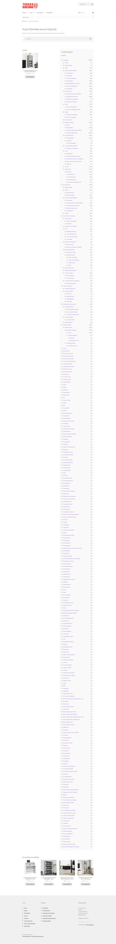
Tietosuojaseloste (28, 921)
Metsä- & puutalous (69, 267)
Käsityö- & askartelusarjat (69, 654)
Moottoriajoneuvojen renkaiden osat (71, 719)
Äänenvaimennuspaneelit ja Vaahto (71, 846)
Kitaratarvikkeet (67, 595)
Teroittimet (66, 633)
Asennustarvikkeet (69, 317)
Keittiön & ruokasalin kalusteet (74, 94)
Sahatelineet (66, 805)
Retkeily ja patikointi (71, 330)
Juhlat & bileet (66, 506)
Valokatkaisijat (66, 836)
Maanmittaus (66, 678)
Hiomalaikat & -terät (68, 452)
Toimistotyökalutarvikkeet (71, 145)
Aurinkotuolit (71, 174)
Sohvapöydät (66, 807)
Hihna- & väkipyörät (72, 257)
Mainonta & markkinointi (70, 241)
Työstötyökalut (66, 467)
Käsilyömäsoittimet (67, 647)
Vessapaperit (66, 761)
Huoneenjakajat (68, 65)
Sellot (64, 592)
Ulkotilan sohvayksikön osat (74, 182)
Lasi (64, 397)
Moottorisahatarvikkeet (68, 724)
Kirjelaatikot (66, 488)
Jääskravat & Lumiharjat (68, 530)
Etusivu (25, 21)
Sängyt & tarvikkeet (69, 122)
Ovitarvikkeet (66, 408)
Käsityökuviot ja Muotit (68, 512)
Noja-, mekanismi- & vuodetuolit (74, 161)
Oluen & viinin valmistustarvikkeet (71, 514)
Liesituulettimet (67, 431)
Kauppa (24, 12)
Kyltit (66, 229)
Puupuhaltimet (66, 576)
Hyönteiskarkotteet (67, 478)
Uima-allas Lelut (67, 826)
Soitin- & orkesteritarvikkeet (69, 517)
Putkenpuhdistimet (67, 623)
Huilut (64, 473)
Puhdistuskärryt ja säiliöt (70, 270)
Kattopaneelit (66, 392)
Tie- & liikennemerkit (71, 234)
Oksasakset (65, 730)
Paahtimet (65, 745)
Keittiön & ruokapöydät (72, 114)
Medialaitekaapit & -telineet (73, 83)
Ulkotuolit (69, 171)
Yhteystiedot (50, 12)
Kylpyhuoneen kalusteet (72, 96)
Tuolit (66, 151)
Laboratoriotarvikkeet (68, 659)
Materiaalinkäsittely (69, 249)
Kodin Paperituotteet (68, 480)
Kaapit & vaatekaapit (71, 78)
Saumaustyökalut (67, 631)
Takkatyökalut (70, 210)
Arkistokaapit (70, 73)
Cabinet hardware (71, 319)
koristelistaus (66, 395)
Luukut (64, 402)
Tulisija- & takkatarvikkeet (71, 197)
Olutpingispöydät (67, 737)
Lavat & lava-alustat (71, 252)
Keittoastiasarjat (67, 563)
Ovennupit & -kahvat (68, 743)
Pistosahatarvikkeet (67, 460)
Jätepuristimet (66, 426)
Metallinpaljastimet (71, 283)
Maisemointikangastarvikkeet (70, 613)
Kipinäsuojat (69, 200)
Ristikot (65, 794)
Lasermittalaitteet (67, 665)
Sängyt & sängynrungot (72, 133)
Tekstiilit (65, 522)
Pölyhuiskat (66, 688)
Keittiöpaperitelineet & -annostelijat (71, 558)
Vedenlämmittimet (67, 369)
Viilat (64, 639)
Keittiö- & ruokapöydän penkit (73, 109)
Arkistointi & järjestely (70, 288)
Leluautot (65, 670)
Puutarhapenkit (72, 177)
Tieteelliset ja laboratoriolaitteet (71, 789)
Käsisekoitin (66, 621)
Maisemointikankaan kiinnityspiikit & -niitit (73, 698)
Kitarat (64, 589)
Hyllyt (66, 68)
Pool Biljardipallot (67, 776)
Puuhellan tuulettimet (72, 208)
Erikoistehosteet (67, 379)
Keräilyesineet (66, 509)
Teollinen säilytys (69, 273)
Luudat (64, 683)
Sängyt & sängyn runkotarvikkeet (74, 130)
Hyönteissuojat (66, 483)
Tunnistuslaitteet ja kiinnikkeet (72, 280)
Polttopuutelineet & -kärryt (73, 205)
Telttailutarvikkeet (72, 335)
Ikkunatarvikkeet (70, 195)
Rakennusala (66, 787)
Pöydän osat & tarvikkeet (72, 148)
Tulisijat (67, 213)
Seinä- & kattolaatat (68, 413)
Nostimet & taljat (71, 255)
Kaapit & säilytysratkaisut (71, 70)
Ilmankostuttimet (67, 501)
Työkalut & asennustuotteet (69, 304)
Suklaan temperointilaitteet (69, 434)
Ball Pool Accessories (68, 353)
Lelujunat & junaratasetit (69, 672)
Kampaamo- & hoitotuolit (71, 226)
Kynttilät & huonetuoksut (69, 491)
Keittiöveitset (66, 553)
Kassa (31, 12)
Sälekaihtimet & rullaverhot (69, 496)
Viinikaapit (65, 439)
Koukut (64, 608)
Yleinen (64, 348)
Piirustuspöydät (72, 143)
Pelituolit (69, 164)
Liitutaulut (69, 293)
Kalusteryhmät (68, 91)
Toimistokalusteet (69, 135)
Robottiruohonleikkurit (68, 797)
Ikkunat (65, 387)
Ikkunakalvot (66, 486)
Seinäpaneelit (66, 415)
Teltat (69, 332)
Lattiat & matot (66, 400)
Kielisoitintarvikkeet (68, 566)
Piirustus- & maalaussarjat (69, 766)
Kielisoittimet (66, 571)
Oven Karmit (66, 740)
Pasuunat (65, 763)
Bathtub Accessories (67, 371)
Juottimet (65, 457)
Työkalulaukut (66, 820)
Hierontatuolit (66, 441)
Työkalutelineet (66, 465)
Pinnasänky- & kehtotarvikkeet (70, 771)
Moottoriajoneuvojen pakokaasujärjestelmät (73, 717)
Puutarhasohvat (72, 179)
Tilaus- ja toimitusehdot (29, 923)
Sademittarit (66, 493)
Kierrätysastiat (66, 587)
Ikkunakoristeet (70, 192)
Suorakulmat (66, 704)
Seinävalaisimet (66, 545)
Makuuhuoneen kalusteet (72, 99)
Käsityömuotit (66, 657)
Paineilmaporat (66, 748)
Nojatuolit (65, 449)
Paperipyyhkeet (66, 758)
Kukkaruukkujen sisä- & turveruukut (71, 610)
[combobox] (58, 17)
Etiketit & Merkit (67, 418)
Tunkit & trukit (71, 262)
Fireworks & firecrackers (68, 421)
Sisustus (67, 190)
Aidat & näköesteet (69, 306)
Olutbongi (65, 735)
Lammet (65, 662)
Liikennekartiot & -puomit (69, 675)
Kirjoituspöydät (70, 138)
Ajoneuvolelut (66, 351)
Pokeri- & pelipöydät (71, 117)
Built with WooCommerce (38, 936)
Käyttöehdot (40, 12)
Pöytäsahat (65, 784)
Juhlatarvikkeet (66, 382)
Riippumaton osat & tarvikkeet (70, 792)
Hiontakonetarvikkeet (68, 454)
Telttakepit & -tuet (74, 340)
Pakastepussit (66, 756)
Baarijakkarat (70, 153)
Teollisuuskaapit (70, 278)
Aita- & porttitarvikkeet (72, 312)
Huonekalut (65, 60)
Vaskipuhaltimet (67, 584)
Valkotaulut (69, 301)
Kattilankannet (66, 537)
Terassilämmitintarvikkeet (69, 810)
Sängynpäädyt (70, 127)
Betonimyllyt (66, 374)
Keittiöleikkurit (66, 550)
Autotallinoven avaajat (68, 358)
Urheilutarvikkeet (67, 325)
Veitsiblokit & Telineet (68, 561)
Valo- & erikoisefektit (68, 833)
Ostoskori (26, 918)
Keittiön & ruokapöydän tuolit (73, 156)
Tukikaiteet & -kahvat (68, 693)
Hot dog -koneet (67, 470)
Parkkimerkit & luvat (71, 231)
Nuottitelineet (66, 569)
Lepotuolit (65, 444)
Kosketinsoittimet (67, 605)
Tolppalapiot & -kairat (68, 636)
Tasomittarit (66, 709)
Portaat (65, 410)
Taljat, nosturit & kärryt (73, 260)
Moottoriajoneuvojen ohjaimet (70, 714)
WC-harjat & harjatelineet (69, 696)
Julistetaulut (66, 524)
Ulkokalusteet (68, 169)
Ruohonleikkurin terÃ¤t (68, 802)
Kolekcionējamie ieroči (68, 602)
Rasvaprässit (66, 628)
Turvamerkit (69, 239)
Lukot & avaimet (68, 322)
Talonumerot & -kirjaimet (69, 499)
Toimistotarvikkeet (67, 286)
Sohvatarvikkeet (68, 119)
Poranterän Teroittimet (68, 779)
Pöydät (66, 112)
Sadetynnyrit (66, 615)
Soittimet (65, 519)
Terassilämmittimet (68, 504)
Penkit (66, 104)
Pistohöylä (65, 774)
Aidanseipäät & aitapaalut (72, 309)
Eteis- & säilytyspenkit (72, 107)
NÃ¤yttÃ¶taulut (70, 299)
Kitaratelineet (66, 597)
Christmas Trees (67, 376)
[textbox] (58, 17)
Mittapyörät (66, 701)
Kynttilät (65, 644)
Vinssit (69, 265)
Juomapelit (65, 527)
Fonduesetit (66, 423)
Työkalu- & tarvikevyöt (68, 818)
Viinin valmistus (66, 841)
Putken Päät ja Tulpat (68, 781)
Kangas (64, 532)
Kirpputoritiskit (70, 244)
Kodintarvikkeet (68, 187)
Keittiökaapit (70, 81)
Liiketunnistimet (67, 680)
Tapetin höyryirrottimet (68, 366)
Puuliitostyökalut (67, 626)
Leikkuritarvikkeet (67, 667)
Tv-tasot (67, 166)
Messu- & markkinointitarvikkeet (74, 247)
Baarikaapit (69, 75)
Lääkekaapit (66, 691)
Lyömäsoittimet (67, 574)
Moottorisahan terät (68, 722)
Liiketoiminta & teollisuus (69, 216)
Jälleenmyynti (68, 218)
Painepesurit (66, 750)
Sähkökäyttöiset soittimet (69, 579)
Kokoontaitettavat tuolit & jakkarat (75, 158)
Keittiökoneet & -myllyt (68, 428)
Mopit (64, 685)
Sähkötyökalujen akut (68, 462)
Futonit (66, 62)
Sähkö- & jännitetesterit (68, 706)
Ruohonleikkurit (67, 753)
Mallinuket (69, 223)
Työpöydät (69, 140)
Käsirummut (66, 652)
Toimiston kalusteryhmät (69, 815)
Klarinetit (65, 475)
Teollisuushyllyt (70, 275)
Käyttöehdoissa (90, 924)
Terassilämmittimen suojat (69, 813)
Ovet (64, 405)
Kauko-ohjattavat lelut (68, 356)
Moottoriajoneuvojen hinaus (69, 711)
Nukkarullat (66, 727)
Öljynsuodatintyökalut (68, 641)
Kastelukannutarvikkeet (68, 535)
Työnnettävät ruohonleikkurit (70, 800)
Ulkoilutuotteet (68, 327)
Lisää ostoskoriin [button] (30, 76)
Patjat (68, 125)
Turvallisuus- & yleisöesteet (73, 314)
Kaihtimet (65, 390)
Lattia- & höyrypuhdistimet (69, 361)
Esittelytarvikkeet (69, 291)
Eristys (64, 384)
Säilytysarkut (70, 88)
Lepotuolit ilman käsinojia (69, 447)
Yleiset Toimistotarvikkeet (69, 844)
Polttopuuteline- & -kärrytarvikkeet (75, 203)
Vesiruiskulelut (66, 839)
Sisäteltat (72, 338)
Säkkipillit (65, 582)
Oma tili (26, 915)
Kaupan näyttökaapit (71, 221)
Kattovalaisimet (67, 543)
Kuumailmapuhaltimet (68, 618)
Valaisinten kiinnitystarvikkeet (70, 828)
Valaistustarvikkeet (67, 831)
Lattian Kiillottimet (67, 364)
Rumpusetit (66, 649)
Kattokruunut (66, 540)
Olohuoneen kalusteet (72, 101)
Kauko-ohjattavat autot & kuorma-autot (72, 548)
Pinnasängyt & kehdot (68, 768)
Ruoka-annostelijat (67, 556)
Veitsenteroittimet (67, 436)
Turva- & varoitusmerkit (72, 236)
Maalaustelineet (70, 296)
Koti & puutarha (66, 184)
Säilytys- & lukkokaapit (72, 86)
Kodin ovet (65, 600)
